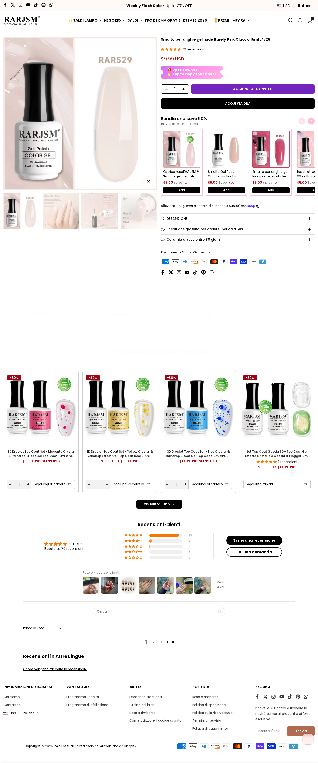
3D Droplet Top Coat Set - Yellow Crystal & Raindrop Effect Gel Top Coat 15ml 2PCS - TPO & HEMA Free (119, 453)
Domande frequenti (145, 697)
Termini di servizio (206, 720)
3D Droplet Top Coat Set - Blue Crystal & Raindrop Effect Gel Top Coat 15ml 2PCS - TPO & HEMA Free (198, 453)
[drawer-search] (291, 20)
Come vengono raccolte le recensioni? (55, 669)
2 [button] (154, 642)
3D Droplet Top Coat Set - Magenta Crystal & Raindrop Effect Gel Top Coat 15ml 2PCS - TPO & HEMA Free (41, 453)
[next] (302, 408)
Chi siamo (11, 697)
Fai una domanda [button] (254, 552)
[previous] (15, 408)
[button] (171, 49)
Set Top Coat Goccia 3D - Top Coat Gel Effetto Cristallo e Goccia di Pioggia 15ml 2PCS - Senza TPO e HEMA (276, 453)
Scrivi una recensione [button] (254, 540)
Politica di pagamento (210, 728)
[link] (181, 149)
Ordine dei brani (142, 705)
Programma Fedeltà (82, 697)
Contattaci (12, 705)
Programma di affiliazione (87, 705)
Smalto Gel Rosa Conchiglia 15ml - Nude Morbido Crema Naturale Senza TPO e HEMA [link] (225, 174)
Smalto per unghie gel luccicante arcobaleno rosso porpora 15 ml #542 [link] (270, 174)
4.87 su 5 (76, 544)
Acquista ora (237, 103)
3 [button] (161, 642)
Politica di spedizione (209, 705)
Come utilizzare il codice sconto (155, 720)
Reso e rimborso (142, 712)
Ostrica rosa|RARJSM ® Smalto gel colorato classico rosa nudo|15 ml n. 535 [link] (181, 174)
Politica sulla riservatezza (212, 712)
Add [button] (182, 190)
